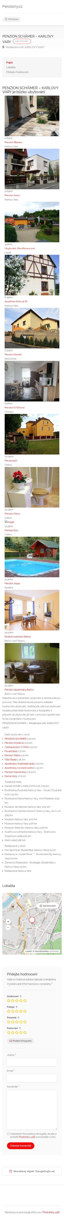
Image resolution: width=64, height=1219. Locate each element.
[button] (8, 921)
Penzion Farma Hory (16, 772)
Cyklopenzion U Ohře (16, 747)
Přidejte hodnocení (17, 72)
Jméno (11, 1055)
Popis (9, 62)
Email (11, 1071)
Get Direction (49, 906)
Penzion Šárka (12, 755)
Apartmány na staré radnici (20, 768)
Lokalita (10, 67)
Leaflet (28, 951)
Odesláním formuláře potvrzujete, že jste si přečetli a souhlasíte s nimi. (33, 1135)
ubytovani (22, 41)
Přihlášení (13, 19)
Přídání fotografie (22, 1041)
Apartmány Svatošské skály (20, 763)
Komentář (13, 1087)
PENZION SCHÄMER (15, 738)
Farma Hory (11, 776)
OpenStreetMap (41, 951)
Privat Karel (11, 751)
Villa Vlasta (11, 759)
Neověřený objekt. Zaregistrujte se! (34, 1171)
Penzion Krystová (14, 743)
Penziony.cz (12, 6)
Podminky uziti (27, 1137)
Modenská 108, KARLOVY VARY (24, 47)
